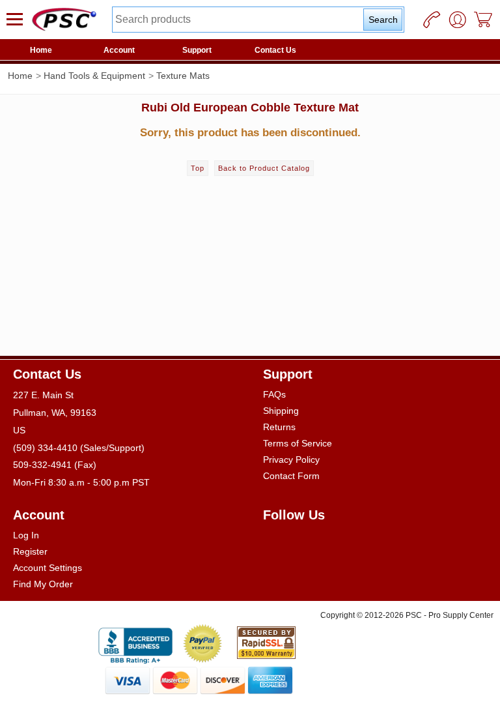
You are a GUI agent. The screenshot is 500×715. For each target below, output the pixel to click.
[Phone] (432, 20)
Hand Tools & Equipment (94, 75)
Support (197, 50)
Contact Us (275, 50)
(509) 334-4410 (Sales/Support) (79, 448)
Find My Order (43, 584)
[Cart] (484, 20)
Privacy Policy (291, 459)
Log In (26, 535)
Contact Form (291, 476)
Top (197, 168)
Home (41, 50)
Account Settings (47, 567)
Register (30, 551)
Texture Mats (183, 75)
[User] (458, 20)
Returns (279, 427)
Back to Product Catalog (264, 168)
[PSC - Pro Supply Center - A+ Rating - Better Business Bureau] (135, 643)
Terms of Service (297, 443)
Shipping (281, 410)
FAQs (274, 394)
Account (119, 50)
